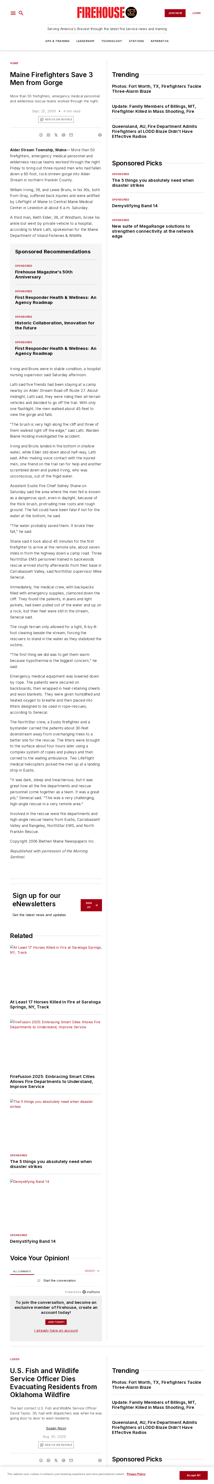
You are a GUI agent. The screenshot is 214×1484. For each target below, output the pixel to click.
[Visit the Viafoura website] (91, 1292)
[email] (71, 135)
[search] (21, 13)
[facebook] (41, 135)
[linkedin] (48, 135)
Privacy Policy (136, 1474)
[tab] (22, 1271)
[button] (13, 13)
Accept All (193, 1475)
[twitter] (56, 135)
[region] (56, 1281)
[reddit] (63, 135)
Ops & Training (57, 41)
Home (14, 63)
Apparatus (160, 41)
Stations (136, 41)
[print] (100, 135)
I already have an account (56, 1330)
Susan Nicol (56, 1428)
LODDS (15, 1359)
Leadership (85, 41)
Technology (111, 41)
